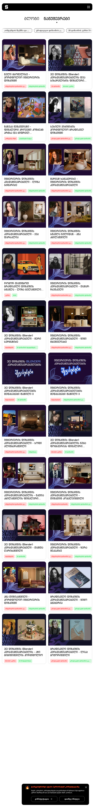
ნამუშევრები (57, 19)
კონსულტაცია (42, 799)
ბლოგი (31, 19)
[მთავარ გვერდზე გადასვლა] (6, 7)
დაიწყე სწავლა (72, 799)
